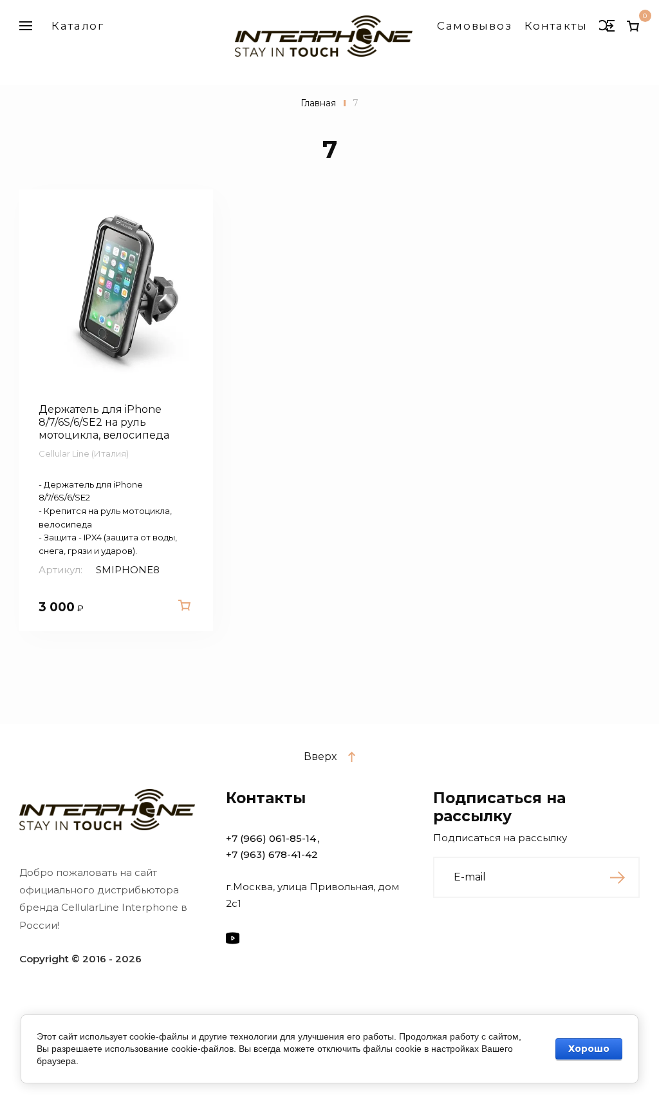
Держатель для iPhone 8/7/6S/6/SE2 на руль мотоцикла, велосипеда (104, 422)
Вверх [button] (320, 756)
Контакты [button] (556, 25)
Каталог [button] (77, 25)
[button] (25, 25)
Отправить (617, 877)
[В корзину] (184, 604)
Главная (318, 103)
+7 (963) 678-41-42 (272, 854)
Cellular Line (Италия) (84, 453)
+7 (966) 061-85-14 (271, 838)
